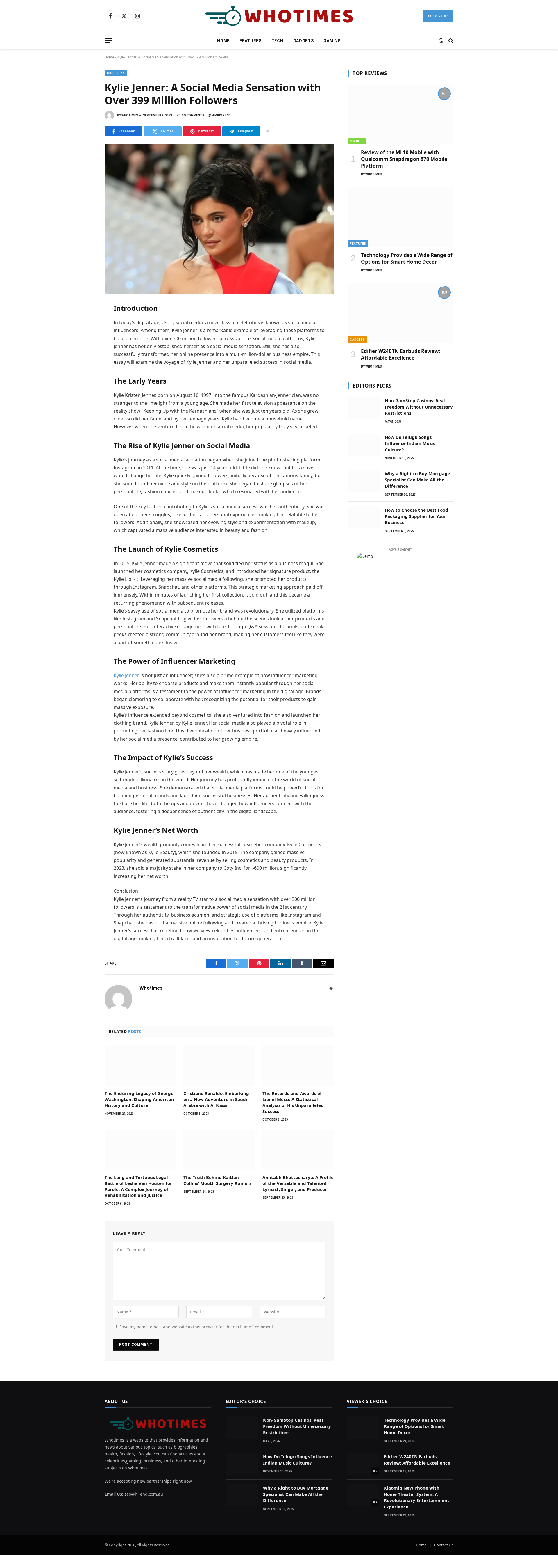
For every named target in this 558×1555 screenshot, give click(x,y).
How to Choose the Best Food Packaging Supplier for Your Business (416, 516)
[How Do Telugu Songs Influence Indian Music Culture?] (364, 445)
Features (250, 40)
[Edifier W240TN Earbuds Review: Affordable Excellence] (400, 313)
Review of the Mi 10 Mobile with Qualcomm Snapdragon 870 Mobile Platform (404, 159)
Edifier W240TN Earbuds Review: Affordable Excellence (400, 354)
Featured (358, 243)
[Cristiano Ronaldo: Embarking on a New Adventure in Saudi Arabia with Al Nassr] (219, 1065)
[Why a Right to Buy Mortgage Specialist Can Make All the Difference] (364, 481)
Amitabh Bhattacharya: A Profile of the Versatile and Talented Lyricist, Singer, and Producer (298, 1183)
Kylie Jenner (126, 675)
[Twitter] (84, 334)
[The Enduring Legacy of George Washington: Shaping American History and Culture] (140, 1065)
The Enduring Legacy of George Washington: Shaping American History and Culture (139, 1099)
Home (223, 40)
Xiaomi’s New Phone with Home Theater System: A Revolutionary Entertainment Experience (416, 1497)
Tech (277, 40)
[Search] (450, 40)
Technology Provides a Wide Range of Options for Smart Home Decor (407, 258)
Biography (116, 72)
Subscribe (438, 16)
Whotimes (129, 115)
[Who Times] (279, 16)
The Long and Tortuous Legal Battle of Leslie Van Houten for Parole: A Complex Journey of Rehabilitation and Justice (138, 1186)
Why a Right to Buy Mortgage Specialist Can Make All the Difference (417, 480)
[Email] (84, 386)
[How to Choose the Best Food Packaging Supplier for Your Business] (364, 517)
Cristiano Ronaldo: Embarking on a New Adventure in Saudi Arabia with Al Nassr (216, 1099)
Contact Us (443, 1544)
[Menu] (108, 40)
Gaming (332, 40)
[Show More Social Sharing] (267, 131)
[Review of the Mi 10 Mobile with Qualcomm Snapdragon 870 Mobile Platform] (400, 114)
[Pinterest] (84, 360)
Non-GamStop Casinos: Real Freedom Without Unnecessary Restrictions (419, 406)
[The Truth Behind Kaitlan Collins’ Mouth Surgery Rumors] (219, 1150)
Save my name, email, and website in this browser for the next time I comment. (196, 1326)
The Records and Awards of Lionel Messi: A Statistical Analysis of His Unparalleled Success (293, 1102)
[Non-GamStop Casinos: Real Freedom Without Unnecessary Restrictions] (364, 408)
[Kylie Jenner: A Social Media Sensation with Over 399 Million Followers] (219, 219)
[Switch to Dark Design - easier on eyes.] (441, 40)
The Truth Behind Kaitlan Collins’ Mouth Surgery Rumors (217, 1180)
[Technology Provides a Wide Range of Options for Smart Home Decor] (400, 217)
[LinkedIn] (84, 347)
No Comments (193, 115)
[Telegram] (84, 373)
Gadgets (303, 40)
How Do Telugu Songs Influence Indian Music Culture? (410, 443)
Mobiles (357, 141)
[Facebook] (84, 322)
